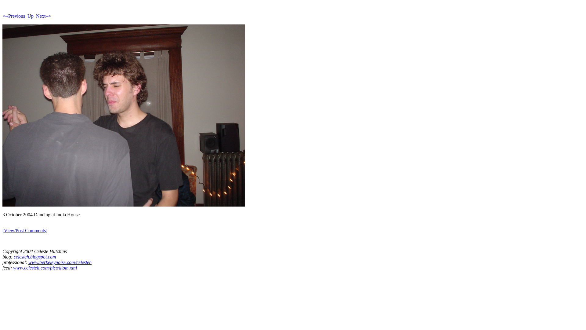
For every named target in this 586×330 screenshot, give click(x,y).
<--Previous (13, 16)
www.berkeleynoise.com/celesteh (60, 262)
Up (30, 16)
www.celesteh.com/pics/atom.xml (45, 267)
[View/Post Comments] (24, 230)
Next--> (43, 16)
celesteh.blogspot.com (35, 256)
